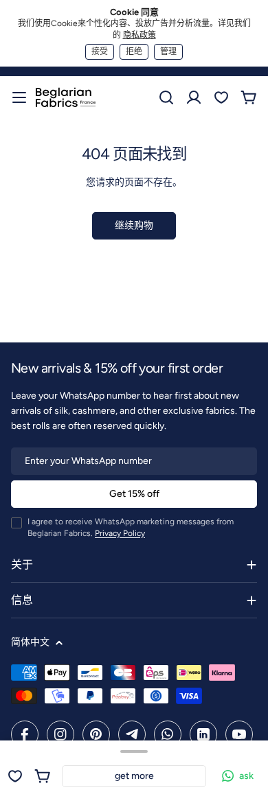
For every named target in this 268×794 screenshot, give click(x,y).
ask (246, 776)
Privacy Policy (120, 533)
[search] (166, 97)
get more (134, 776)
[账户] (194, 97)
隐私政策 (139, 35)
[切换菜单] (19, 97)
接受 (99, 51)
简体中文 (30, 642)
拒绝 (134, 51)
